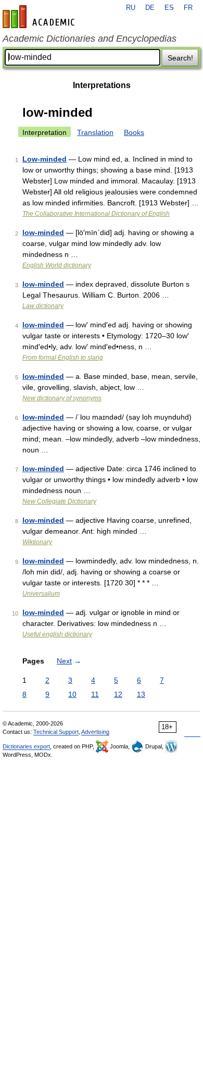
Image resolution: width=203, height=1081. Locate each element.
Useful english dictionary (57, 634)
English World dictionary (56, 265)
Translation (95, 132)
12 (118, 694)
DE (150, 7)
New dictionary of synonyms (62, 398)
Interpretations (102, 85)
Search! (180, 58)
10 (72, 694)
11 (95, 694)
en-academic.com (40, 16)
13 (141, 694)
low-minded (43, 232)
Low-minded (44, 159)
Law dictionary (43, 306)
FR (188, 7)
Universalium (41, 593)
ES (169, 7)
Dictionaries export (26, 746)
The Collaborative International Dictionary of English (96, 213)
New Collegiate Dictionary (59, 501)
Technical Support (56, 732)
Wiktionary (37, 542)
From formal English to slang (62, 357)
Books (134, 132)
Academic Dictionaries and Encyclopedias (89, 38)
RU (130, 7)
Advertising (95, 732)
